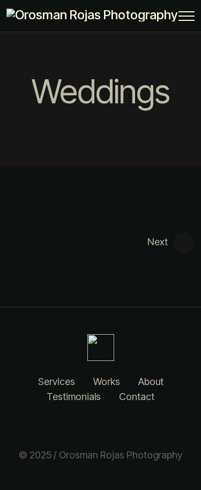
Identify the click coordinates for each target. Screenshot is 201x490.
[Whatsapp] (114, 426)
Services (56, 381)
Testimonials (74, 396)
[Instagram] (87, 426)
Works (106, 381)
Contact (136, 396)
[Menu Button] (186, 18)
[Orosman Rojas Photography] (94, 14)
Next (157, 241)
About (150, 381)
